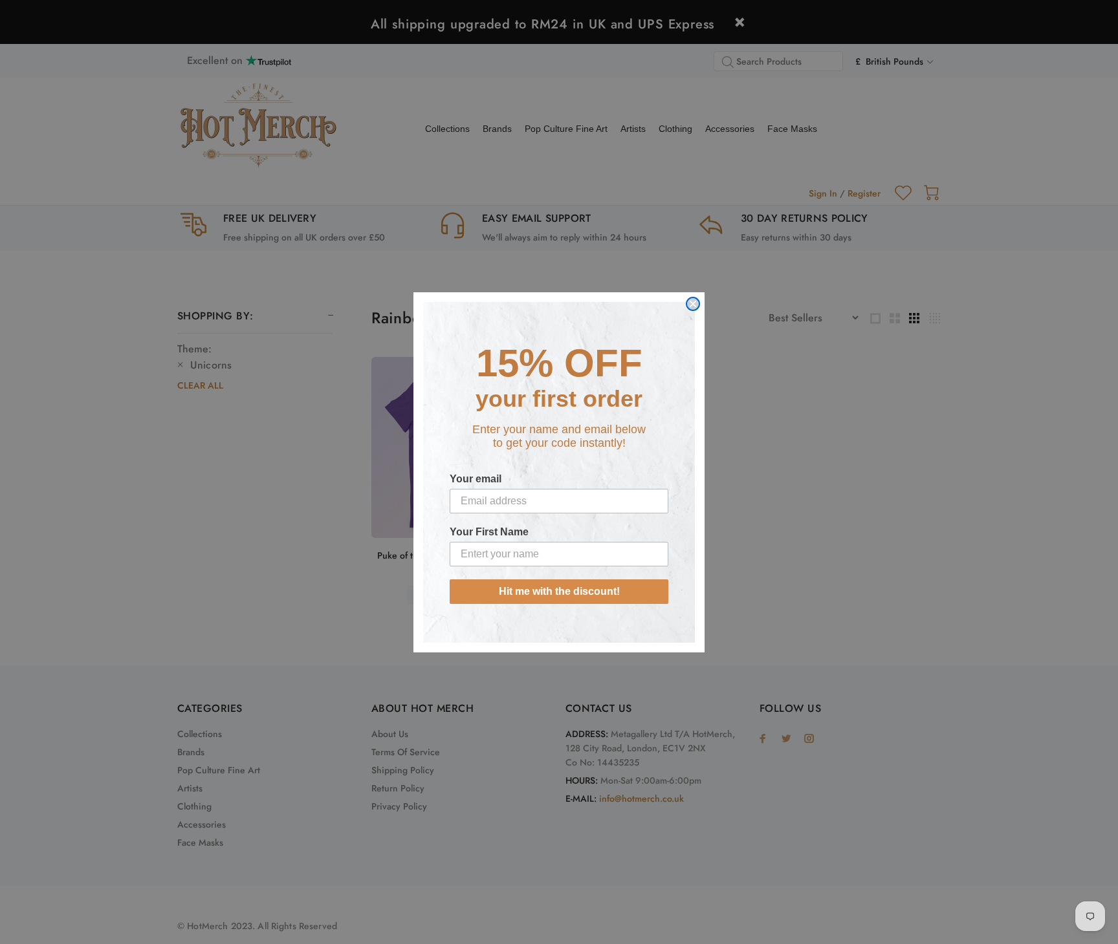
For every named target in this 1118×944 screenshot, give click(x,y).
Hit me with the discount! (559, 591)
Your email (475, 478)
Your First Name (489, 531)
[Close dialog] (692, 303)
